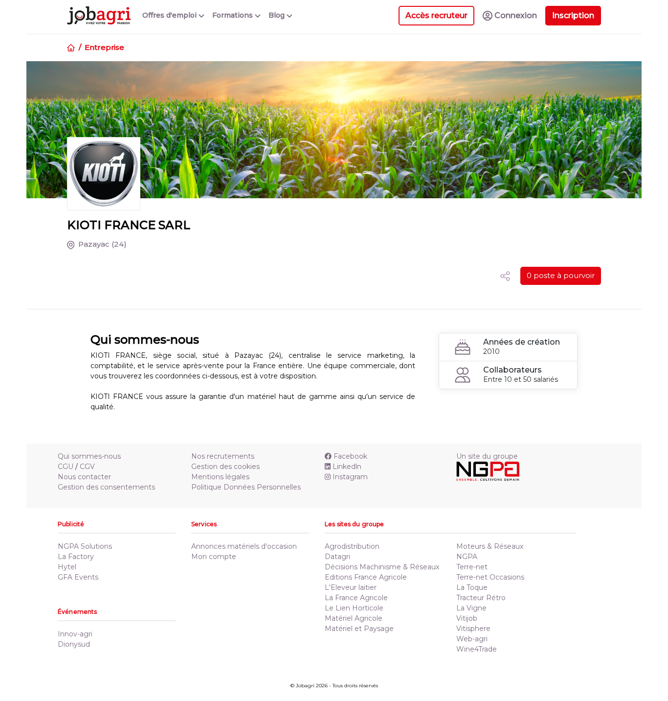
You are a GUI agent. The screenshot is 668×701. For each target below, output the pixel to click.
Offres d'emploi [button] (170, 15)
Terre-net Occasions (490, 577)
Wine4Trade (476, 649)
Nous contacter (84, 476)
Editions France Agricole (366, 577)
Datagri (337, 556)
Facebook (350, 456)
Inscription (573, 15)
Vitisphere (473, 628)
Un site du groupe (487, 456)
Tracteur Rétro (481, 597)
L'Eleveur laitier (351, 587)
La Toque (472, 587)
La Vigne (471, 608)
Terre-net (472, 566)
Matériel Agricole (353, 618)
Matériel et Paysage (359, 628)
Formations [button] (233, 15)
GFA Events (78, 577)
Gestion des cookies (225, 466)
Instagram (350, 476)
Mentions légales (220, 476)
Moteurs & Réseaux (489, 546)
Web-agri (472, 638)
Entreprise (104, 47)
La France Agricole (356, 597)
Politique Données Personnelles (246, 487)
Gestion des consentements (106, 487)
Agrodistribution (352, 546)
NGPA (466, 556)
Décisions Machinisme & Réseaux (382, 566)
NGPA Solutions (85, 546)
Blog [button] (277, 15)
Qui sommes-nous (89, 456)
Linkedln (347, 466)
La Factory (76, 556)
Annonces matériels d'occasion (244, 546)
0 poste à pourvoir (561, 275)
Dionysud (74, 644)
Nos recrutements (222, 456)
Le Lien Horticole (354, 608)
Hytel (67, 566)
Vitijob (466, 618)
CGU (65, 466)
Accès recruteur (436, 15)
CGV (87, 466)
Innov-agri (75, 634)
